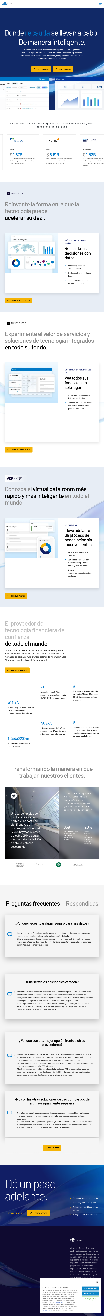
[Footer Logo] (76, 1240)
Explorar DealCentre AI (20, 301)
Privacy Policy (47, 1310)
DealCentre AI (43, 69)
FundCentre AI (65, 69)
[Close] (97, 1282)
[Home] (7, 4)
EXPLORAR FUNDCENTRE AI (20, 450)
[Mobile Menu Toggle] (100, 3)
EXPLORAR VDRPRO (17, 596)
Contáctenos (53, 1148)
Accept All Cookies (90, 1288)
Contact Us (92, 4)
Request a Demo (15, 1213)
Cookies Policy (59, 1302)
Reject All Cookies (90, 1293)
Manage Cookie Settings (90, 1299)
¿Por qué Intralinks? (18, 670)
